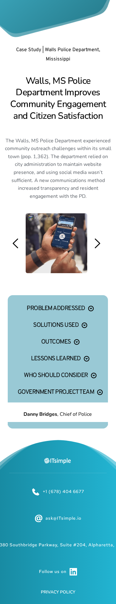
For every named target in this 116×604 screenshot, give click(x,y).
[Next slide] (97, 243)
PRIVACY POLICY (58, 592)
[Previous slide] (16, 243)
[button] (58, 308)
